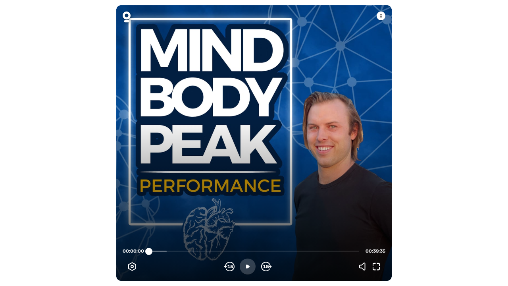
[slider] (148, 251)
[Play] (248, 266)
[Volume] (364, 266)
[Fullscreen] (376, 266)
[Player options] (132, 266)
